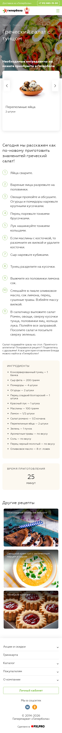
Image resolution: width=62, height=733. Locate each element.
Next (55, 85)
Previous (7, 85)
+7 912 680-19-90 (48, 3)
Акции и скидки (14, 646)
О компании (11, 679)
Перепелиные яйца (20, 107)
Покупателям (12, 671)
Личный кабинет (31, 690)
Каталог (9, 662)
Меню (57, 11)
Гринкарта (10, 654)
